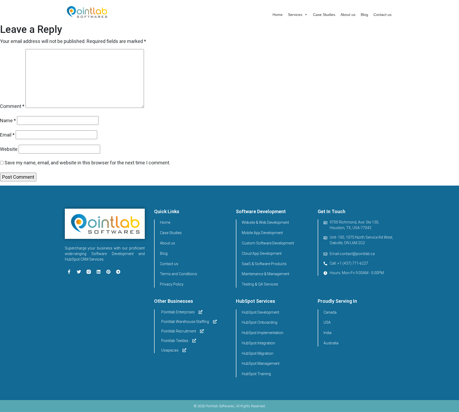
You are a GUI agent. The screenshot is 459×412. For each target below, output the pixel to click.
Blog (364, 14)
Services (295, 14)
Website (9, 149)
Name (8, 120)
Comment (12, 106)
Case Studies (324, 14)
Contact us (382, 14)
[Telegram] (118, 272)
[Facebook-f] (69, 272)
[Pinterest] (108, 272)
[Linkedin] (98, 272)
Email (7, 135)
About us (348, 14)
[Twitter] (79, 272)
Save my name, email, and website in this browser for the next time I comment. (87, 162)
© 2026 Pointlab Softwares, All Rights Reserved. (230, 406)
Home (278, 14)
